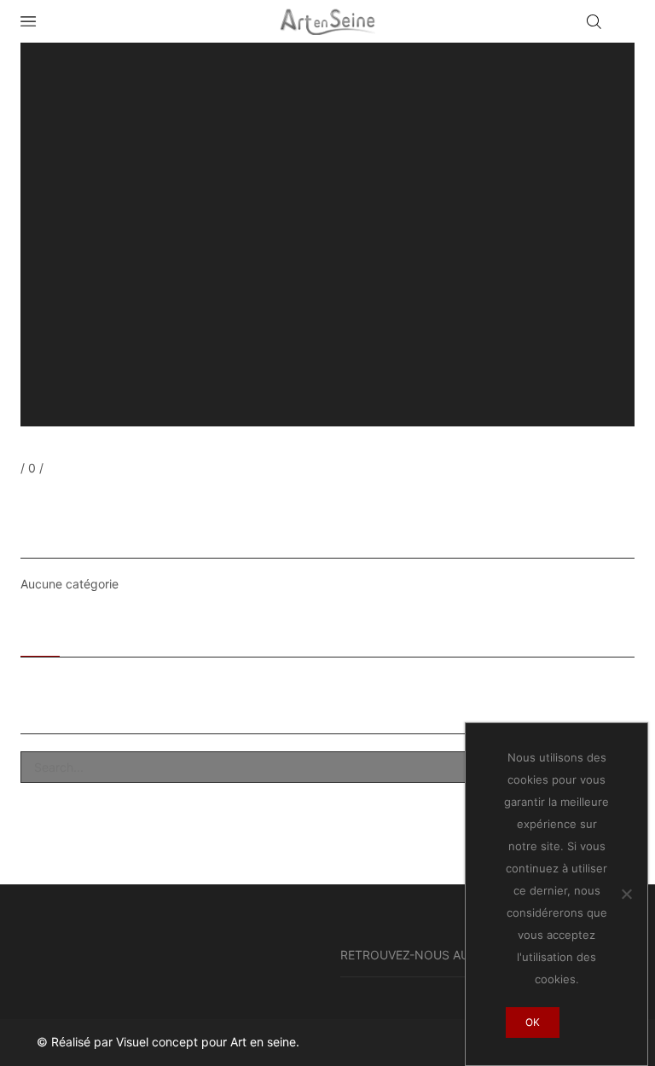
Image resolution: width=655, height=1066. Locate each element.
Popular (97, 635)
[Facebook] (24, 500)
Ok (532, 1022)
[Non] (626, 893)
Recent (40, 635)
